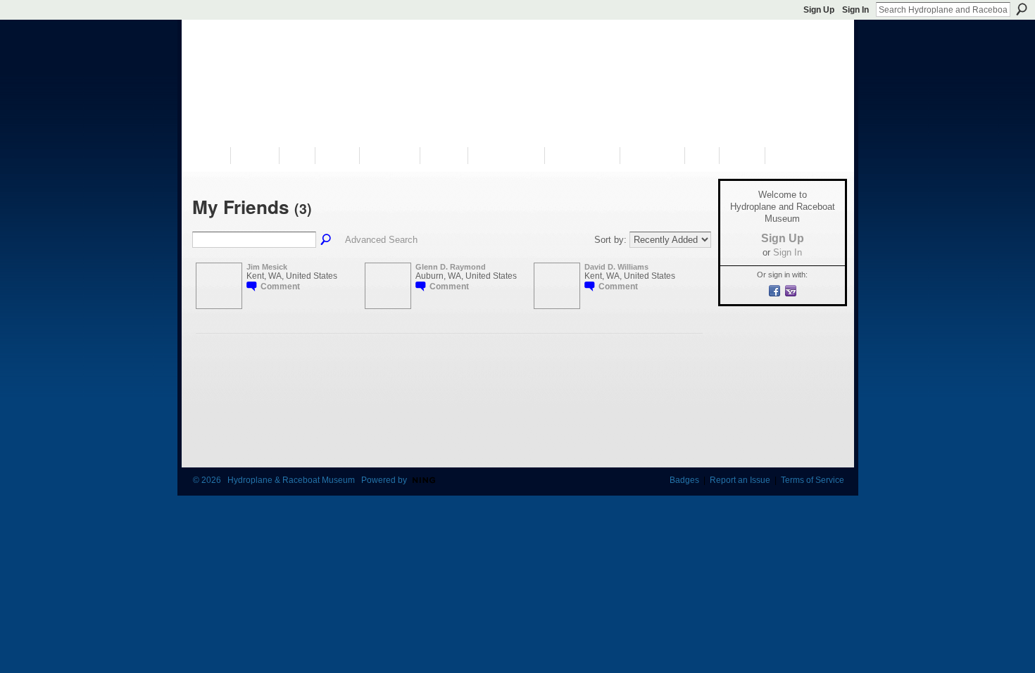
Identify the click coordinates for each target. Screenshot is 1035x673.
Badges (684, 480)
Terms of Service (812, 480)
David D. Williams (616, 267)
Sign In (855, 10)
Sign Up (818, 10)
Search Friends (326, 240)
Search (1021, 9)
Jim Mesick (266, 267)
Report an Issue (740, 480)
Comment (280, 286)
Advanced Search (381, 239)
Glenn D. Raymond (450, 267)
